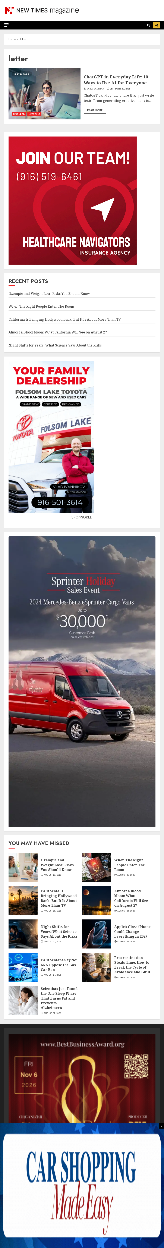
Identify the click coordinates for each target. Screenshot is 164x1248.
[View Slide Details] (82, 1107)
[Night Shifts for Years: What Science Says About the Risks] (23, 933)
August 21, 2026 (52, 974)
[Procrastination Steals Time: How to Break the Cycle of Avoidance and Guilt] (96, 967)
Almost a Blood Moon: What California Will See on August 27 (58, 332)
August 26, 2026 (53, 875)
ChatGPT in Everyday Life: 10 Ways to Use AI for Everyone (116, 80)
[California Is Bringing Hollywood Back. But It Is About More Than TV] (23, 900)
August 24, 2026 (126, 910)
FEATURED (19, 114)
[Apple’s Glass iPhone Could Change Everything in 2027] (96, 933)
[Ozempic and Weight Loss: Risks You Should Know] (23, 867)
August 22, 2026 (126, 941)
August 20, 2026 (126, 977)
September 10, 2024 (120, 88)
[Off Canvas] (6, 25)
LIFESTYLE (34, 114)
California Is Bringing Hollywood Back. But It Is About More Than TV (65, 319)
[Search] (148, 25)
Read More (94, 110)
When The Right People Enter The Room (41, 306)
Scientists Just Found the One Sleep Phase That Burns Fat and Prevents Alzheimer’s (59, 998)
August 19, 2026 (52, 1013)
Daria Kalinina (95, 88)
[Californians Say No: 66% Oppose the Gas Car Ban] (23, 967)
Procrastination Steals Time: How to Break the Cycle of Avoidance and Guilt (132, 964)
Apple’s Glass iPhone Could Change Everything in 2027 (132, 931)
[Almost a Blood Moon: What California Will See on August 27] (96, 900)
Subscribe (156, 25)
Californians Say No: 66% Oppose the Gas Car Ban (59, 965)
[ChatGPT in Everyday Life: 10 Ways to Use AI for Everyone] (45, 93)
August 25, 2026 (126, 875)
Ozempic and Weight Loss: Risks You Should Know (49, 293)
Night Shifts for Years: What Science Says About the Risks (55, 345)
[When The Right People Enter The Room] (96, 867)
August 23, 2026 (53, 941)
